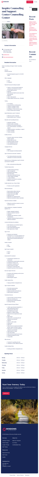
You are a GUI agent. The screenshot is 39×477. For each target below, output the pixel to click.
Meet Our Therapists (16, 440)
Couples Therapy (5, 444)
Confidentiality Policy (16, 444)
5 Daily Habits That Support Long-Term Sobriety (33, 39)
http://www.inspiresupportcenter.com (10, 57)
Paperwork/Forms (6, 452)
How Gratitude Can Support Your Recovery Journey (33, 35)
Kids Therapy (5, 446)
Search (30, 7)
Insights (4, 457)
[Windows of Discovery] (5, 1)
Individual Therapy (6, 440)
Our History (14, 442)
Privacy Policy (12, 475)
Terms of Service (20, 475)
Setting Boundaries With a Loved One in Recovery (33, 44)
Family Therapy (5, 442)
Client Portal (4, 454)
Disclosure (27, 475)
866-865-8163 (30, 1)
